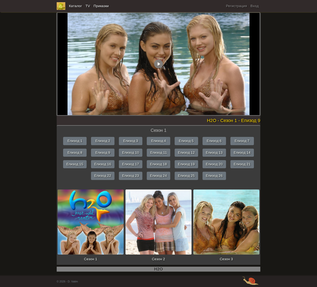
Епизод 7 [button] (242, 141)
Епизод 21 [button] (242, 164)
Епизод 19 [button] (186, 164)
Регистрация (236, 6)
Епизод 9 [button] (102, 152)
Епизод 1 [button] (75, 141)
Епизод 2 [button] (102, 141)
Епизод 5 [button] (186, 141)
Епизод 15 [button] (74, 164)
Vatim (61, 6)
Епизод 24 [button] (158, 176)
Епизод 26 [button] (214, 176)
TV (87, 6)
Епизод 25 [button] (186, 176)
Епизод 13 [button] (214, 152)
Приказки (101, 6)
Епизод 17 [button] (130, 164)
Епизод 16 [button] (102, 164)
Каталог (75, 6)
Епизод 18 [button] (158, 164)
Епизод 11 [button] (158, 152)
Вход (254, 6)
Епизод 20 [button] (214, 164)
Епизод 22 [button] (102, 176)
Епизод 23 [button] (130, 176)
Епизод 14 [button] (242, 152)
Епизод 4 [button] (158, 141)
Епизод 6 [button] (214, 141)
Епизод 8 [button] (75, 152)
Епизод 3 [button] (130, 141)
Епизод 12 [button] (186, 152)
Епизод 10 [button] (130, 152)
